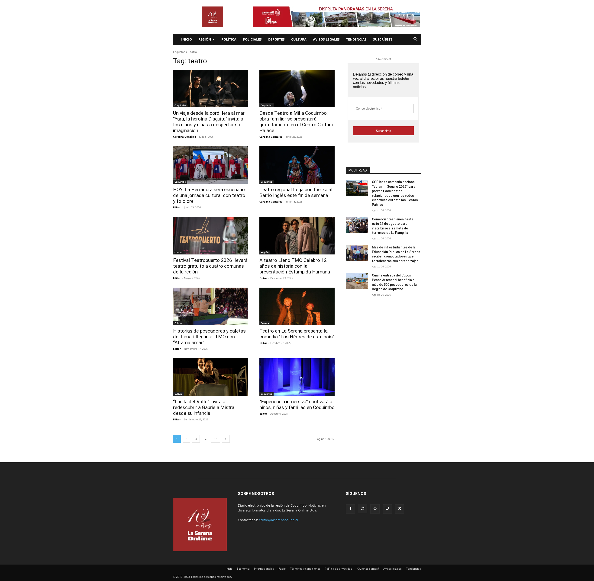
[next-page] (226, 439)
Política (228, 39)
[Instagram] (362, 508)
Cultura (299, 39)
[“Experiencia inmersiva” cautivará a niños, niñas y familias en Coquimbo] (297, 377)
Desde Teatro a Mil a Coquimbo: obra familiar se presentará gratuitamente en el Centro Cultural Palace (297, 121)
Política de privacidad (338, 569)
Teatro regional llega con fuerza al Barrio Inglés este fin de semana (296, 192)
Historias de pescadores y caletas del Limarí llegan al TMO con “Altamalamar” (209, 336)
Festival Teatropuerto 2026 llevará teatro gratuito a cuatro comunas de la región (210, 266)
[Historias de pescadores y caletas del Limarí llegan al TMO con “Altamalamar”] (210, 306)
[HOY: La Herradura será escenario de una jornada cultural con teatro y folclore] (210, 165)
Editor (177, 207)
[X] (399, 509)
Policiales (252, 39)
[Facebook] (350, 509)
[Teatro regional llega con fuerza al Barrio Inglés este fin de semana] (297, 165)
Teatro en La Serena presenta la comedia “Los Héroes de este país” (297, 334)
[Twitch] (387, 509)
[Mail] (375, 509)
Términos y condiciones (305, 569)
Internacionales (264, 569)
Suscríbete (382, 39)
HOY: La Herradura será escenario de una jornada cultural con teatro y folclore (209, 195)
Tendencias (356, 39)
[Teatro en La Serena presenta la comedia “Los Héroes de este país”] (297, 306)
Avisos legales (326, 39)
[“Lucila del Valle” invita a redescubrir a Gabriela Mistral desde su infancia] (210, 377)
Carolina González (184, 136)
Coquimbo (180, 105)
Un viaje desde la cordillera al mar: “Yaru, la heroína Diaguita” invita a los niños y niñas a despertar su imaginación (209, 121)
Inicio (186, 39)
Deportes (276, 39)
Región (204, 39)
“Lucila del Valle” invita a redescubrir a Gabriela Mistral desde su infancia (204, 407)
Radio (282, 569)
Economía (243, 569)
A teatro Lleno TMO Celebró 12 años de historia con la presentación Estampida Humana (294, 266)
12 (215, 439)
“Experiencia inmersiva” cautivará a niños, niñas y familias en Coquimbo (297, 404)
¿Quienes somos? (368, 569)
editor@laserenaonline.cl (278, 520)
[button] (415, 40)
